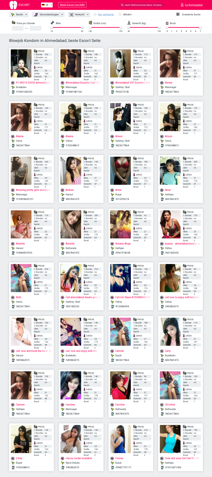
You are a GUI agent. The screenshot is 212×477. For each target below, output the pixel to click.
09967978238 (123, 252)
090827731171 (124, 467)
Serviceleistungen (49, 14)
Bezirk (19, 14)
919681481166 (74, 91)
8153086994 (122, 306)
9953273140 (122, 91)
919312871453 (173, 467)
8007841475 (72, 199)
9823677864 (172, 91)
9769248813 (72, 145)
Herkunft (79, 14)
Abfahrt (127, 14)
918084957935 (24, 252)
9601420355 (172, 252)
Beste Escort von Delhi (72, 4)
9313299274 (122, 199)
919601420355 (24, 91)
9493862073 (172, 306)
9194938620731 (24, 199)
